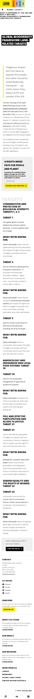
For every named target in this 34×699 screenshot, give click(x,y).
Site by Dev (27, 690)
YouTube (7, 587)
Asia (17, 3)
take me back (13, 549)
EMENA (20, 3)
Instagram (7, 590)
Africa (13, 3)
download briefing (15, 186)
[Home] (6, 4)
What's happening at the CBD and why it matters (16, 14)
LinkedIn (7, 593)
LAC (23, 3)
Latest (18, 10)
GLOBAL (10, 10)
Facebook (7, 584)
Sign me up (9, 609)
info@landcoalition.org (8, 574)
